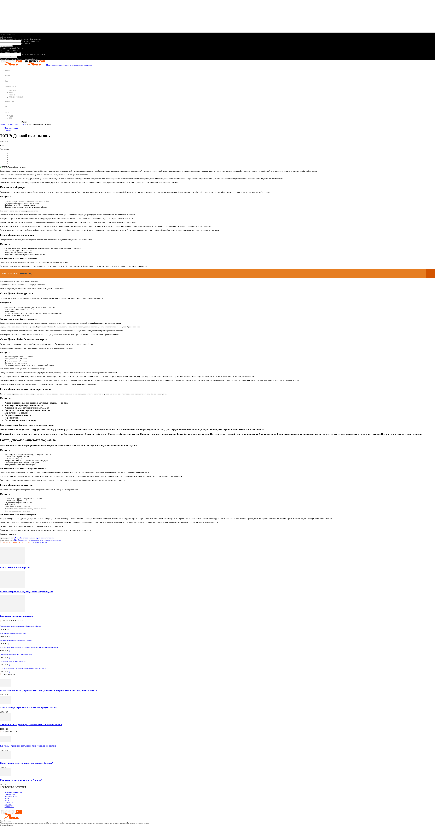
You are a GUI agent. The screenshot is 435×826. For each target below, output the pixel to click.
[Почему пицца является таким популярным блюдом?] (5, 759)
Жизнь (11, 92)
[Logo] (11, 65)
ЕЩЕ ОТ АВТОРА (40, 542)
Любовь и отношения (16, 97)
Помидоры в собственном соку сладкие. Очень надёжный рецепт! (21, 626)
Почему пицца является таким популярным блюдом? (26, 763)
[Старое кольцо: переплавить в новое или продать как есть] (5, 703)
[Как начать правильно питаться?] (12, 611)
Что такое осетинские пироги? (15, 567)
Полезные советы (10, 86)
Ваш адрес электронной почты (33, 54)
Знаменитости (9, 101)
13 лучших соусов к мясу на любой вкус (13, 633)
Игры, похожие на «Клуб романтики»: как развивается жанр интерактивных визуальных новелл (48, 690)
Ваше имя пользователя (30, 41)
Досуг (11, 116)
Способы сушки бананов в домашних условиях (34, 538)
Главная (7, 70)
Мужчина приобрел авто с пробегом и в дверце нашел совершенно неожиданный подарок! (29, 647)
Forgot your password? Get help (11, 48)
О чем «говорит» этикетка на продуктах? (13, 661)
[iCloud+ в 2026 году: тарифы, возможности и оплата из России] (5, 720)
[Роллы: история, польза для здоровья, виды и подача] (12, 587)
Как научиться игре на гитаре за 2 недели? (21, 780)
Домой (2, 124)
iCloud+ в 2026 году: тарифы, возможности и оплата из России (31, 724)
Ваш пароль (25, 43)
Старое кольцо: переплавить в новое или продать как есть (29, 707)
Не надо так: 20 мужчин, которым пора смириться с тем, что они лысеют (23, 668)
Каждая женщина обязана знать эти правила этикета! (17, 654)
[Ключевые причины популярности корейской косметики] (5, 741)
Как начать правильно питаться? (16, 616)
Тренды (7, 106)
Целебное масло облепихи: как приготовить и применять (37, 540)
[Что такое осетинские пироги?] (12, 563)
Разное (7, 112)
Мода (6, 81)
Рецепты (12, 95)
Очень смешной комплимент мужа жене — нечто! (16, 640)
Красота (7, 75)
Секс (10, 118)
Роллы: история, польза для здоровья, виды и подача (26, 592)
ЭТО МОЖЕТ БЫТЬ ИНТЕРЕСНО (16, 542)
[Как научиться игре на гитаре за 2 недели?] (5, 776)
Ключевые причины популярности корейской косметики (28, 746)
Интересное (12, 90)
